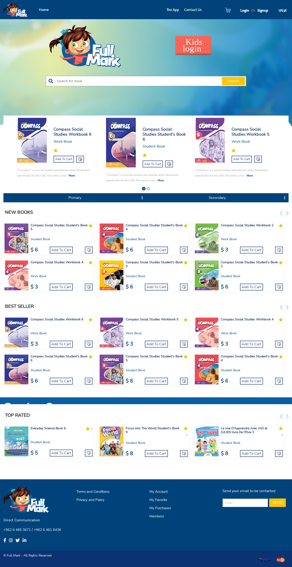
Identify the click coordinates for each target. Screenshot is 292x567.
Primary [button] (74, 197)
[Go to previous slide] (282, 213)
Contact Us (193, 10)
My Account (158, 491)
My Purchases (160, 508)
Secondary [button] (217, 197)
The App (172, 10)
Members (156, 516)
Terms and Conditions (93, 491)
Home (44, 10)
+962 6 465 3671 (17, 529)
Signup (262, 10)
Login (244, 10)
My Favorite (158, 500)
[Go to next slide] (287, 213)
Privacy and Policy (90, 500)
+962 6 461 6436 (47, 529)
